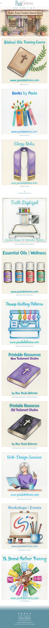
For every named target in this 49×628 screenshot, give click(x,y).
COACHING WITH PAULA (24, 193)
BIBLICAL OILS (24, 84)
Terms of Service (26, 624)
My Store (15, 8)
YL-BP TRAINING (24, 601)
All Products (23, 8)
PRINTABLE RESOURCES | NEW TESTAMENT (24, 397)
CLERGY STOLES (24, 186)
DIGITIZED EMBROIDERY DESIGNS (25, 244)
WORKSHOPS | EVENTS (24, 550)
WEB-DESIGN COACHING (24, 499)
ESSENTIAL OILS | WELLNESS (24, 295)
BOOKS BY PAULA (24, 135)
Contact (33, 624)
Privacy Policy (17, 624)
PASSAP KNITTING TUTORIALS (24, 346)
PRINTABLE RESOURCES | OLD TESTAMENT (24, 448)
